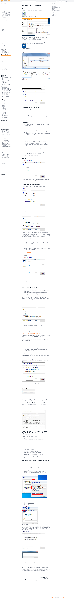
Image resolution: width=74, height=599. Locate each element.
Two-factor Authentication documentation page (34, 338)
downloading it (26, 79)
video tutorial (29, 252)
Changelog (57, 1)
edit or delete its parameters (31, 560)
